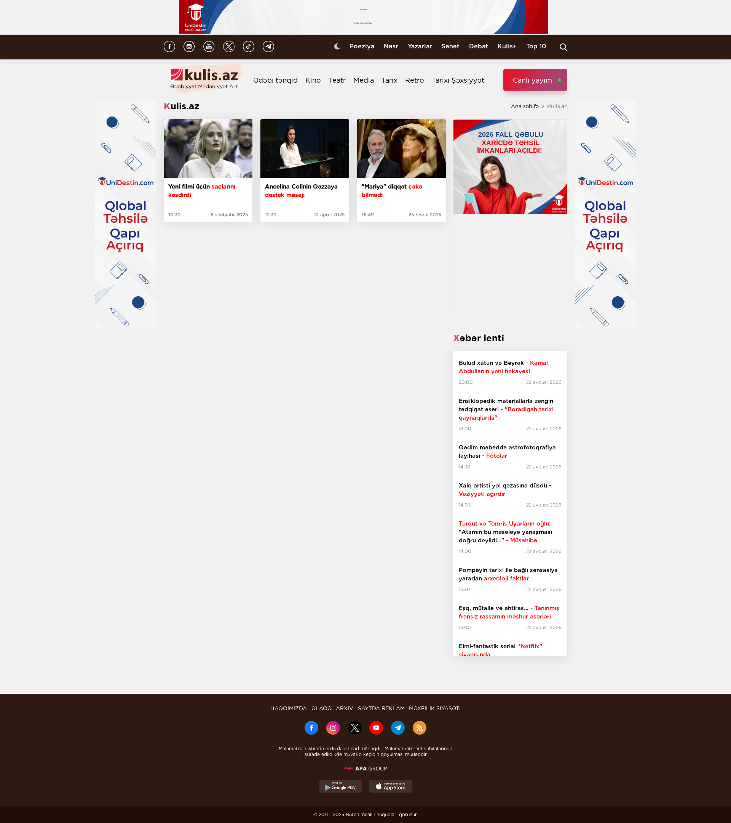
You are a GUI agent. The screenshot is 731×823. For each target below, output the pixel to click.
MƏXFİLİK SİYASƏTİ (435, 708)
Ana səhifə (525, 106)
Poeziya (362, 46)
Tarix (389, 80)
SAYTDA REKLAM (381, 708)
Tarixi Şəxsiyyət (458, 80)
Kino (313, 80)
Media (363, 80)
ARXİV (344, 708)
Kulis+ (507, 46)
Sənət (451, 46)
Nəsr (391, 46)
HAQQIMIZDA (288, 708)
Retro (414, 80)
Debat (478, 46)
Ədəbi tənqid (275, 80)
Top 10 (536, 46)
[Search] (563, 47)
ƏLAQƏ (321, 708)
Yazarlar (420, 46)
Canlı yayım (532, 80)
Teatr (337, 80)
